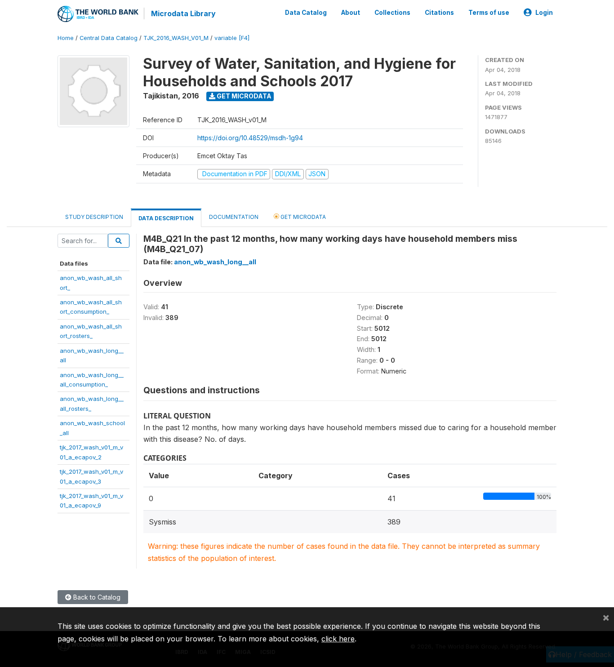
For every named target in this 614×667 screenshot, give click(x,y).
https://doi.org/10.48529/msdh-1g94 (250, 138)
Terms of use (488, 12)
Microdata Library (183, 13)
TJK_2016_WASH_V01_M (176, 38)
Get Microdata (243, 96)
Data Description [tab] (166, 218)
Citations (439, 12)
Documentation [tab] (233, 216)
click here (338, 638)
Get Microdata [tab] (302, 216)
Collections (392, 12)
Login (544, 12)
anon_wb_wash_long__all (215, 262)
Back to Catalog (95, 597)
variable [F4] (231, 38)
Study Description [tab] (94, 216)
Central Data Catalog (109, 38)
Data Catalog (306, 12)
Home (66, 38)
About (350, 12)
